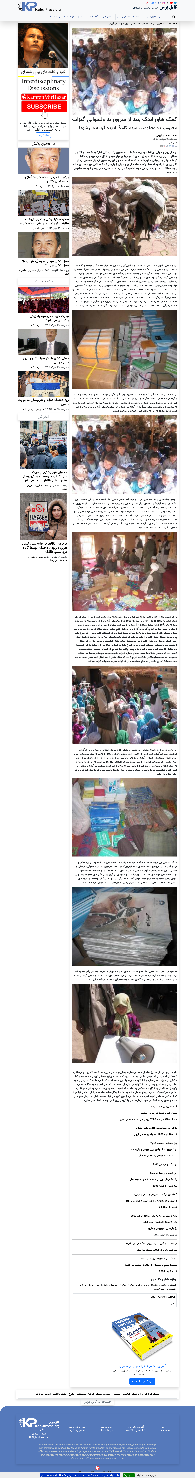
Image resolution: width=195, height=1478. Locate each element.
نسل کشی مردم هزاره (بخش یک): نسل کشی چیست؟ (45, 263)
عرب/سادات (43, 1394)
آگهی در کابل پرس (135, 1426)
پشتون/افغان (59, 1394)
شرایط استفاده (106, 1430)
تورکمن (116, 1394)
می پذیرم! (129, 1475)
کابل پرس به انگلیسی (135, 1430)
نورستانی (81, 1394)
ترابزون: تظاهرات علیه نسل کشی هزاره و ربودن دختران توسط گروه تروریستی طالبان (44, 548)
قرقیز (91, 1394)
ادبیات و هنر (108, 17)
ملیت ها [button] (138, 17)
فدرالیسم (63, 17)
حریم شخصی (106, 1426)
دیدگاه (98, 17)
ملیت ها (154, 1394)
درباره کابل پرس (77, 1426)
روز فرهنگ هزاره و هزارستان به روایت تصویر (43, 402)
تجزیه (72, 17)
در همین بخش (43, 143)
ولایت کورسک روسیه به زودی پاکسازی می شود (49, 318)
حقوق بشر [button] (152, 17)
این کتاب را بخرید (142, 1381)
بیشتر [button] (54, 17)
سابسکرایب (43, 135)
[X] (161, 146)
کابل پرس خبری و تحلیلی (34, 409)
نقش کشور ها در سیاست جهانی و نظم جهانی (46, 360)
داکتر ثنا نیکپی (39, 186)
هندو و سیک (103, 1394)
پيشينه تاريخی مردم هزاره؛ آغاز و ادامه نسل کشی (46, 179)
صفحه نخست (171, 24)
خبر (118, 17)
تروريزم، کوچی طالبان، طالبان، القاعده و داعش (125, 1285)
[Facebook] (173, 146)
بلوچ (71, 1394)
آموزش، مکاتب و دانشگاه (163, 1285)
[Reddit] (164, 146)
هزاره (144, 1394)
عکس (90, 17)
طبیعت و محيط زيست (165, 1289)
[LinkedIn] (170, 146)
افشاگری (126, 17)
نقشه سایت (164, 1430)
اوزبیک (126, 1394)
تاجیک (135, 1394)
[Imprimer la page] (167, 146)
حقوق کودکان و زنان (90, 1285)
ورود (164, 1426)
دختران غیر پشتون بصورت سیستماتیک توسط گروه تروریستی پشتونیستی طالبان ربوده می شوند (44, 476)
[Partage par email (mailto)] (176, 146)
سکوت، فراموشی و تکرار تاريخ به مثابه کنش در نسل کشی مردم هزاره (44, 221)
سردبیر (162, 17)
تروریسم (81, 17)
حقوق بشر (157, 24)
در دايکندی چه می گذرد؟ (165, 1164)
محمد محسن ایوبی (166, 135)
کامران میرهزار (36, 270)
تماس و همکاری (77, 1430)
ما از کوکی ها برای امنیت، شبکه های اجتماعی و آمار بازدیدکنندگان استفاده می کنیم (80, 1475)
